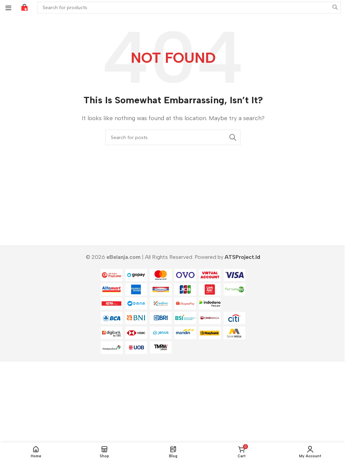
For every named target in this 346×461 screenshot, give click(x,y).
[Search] (335, 7)
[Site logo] (24, 7)
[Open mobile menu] (8, 8)
